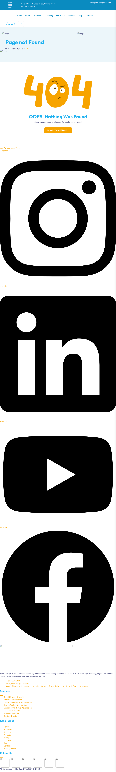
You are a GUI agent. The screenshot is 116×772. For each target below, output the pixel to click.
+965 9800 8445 (10, 5)
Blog (80, 15)
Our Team (60, 15)
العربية (10, 24)
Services (37, 15)
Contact (89, 15)
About (27, 15)
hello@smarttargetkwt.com (100, 3)
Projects (71, 15)
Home (19, 15)
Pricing (50, 15)
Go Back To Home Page (57, 130)
